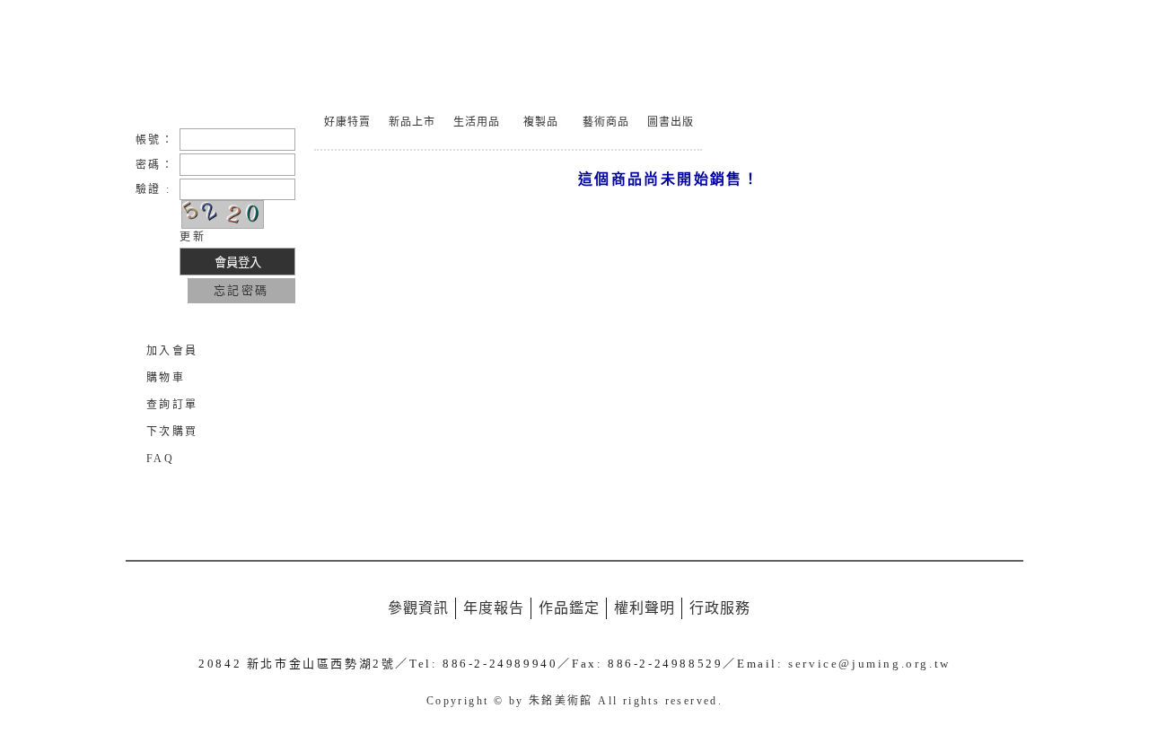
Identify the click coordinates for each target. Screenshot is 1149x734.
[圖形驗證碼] (222, 214)
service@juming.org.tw (869, 663)
